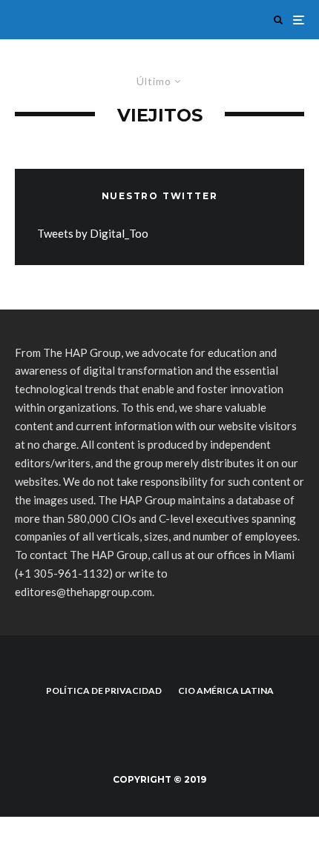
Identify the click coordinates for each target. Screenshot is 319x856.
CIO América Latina (226, 690)
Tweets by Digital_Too (92, 233)
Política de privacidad (104, 690)
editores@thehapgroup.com (83, 591)
